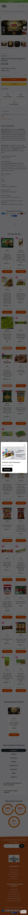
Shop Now (7, 469)
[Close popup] (24, 445)
